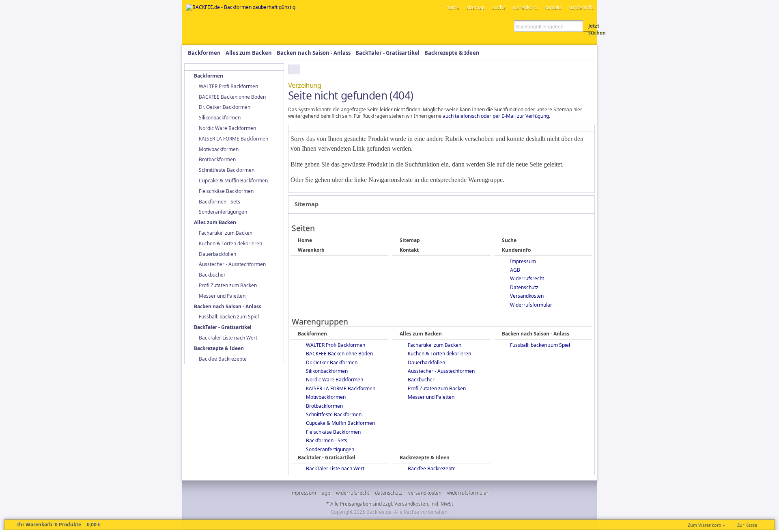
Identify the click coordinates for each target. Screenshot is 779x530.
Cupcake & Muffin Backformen (340, 423)
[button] (588, 26)
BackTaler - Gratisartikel (326, 457)
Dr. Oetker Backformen (331, 362)
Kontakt (409, 250)
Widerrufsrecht (527, 278)
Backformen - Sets (326, 440)
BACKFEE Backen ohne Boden (339, 353)
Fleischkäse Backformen (333, 431)
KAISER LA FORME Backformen (340, 388)
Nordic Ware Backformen (334, 379)
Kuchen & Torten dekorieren (439, 353)
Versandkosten (527, 295)
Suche (509, 240)
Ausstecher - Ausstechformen (441, 371)
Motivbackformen (326, 397)
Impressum (523, 261)
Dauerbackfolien (426, 362)
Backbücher (421, 379)
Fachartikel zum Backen (434, 345)
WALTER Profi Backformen (335, 345)
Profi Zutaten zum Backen (437, 388)
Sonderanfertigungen (330, 449)
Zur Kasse (747, 525)
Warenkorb (311, 250)
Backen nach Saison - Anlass (535, 334)
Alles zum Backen (421, 334)
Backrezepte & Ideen (425, 457)
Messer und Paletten (431, 397)
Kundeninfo (516, 250)
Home (305, 240)
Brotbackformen (324, 405)
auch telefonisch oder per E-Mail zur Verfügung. (496, 115)
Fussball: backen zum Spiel (540, 345)
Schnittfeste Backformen (334, 414)
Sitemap (410, 240)
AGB (515, 269)
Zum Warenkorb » (706, 525)
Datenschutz (524, 287)
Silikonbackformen (327, 371)
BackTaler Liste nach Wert (335, 468)
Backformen (312, 334)
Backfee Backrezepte (432, 468)
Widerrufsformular (531, 304)
